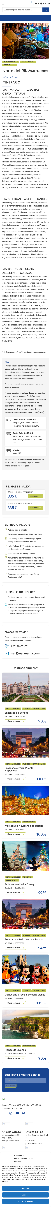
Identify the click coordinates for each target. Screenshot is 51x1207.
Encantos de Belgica (16, 712)
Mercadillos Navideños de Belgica (24, 825)
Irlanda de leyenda (15, 1049)
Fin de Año (27, 877)
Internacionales (11, 62)
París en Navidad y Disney (19, 884)
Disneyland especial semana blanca (25, 994)
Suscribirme (10, 1085)
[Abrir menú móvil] (3, 18)
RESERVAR (34, 496)
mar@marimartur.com (25, 653)
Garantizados (9, 65)
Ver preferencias (25, 1201)
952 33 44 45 (42, 3)
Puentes (26, 709)
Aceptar (25, 1188)
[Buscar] (45, 9)
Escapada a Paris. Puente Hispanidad (19, 769)
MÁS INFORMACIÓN (14, 721)
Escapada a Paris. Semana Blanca (24, 939)
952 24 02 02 (19, 646)
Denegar (25, 1195)
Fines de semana (28, 62)
